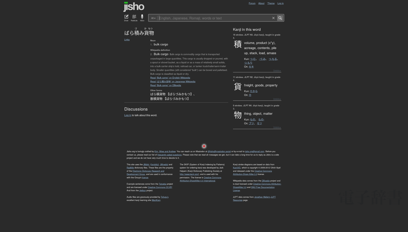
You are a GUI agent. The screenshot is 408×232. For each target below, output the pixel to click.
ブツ (251, 123)
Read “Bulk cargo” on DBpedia (165, 85)
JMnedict (164, 164)
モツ (259, 123)
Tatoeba (162, 183)
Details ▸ (277, 70)
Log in (280, 3)
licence (145, 177)
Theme (271, 3)
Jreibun (142, 190)
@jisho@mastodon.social (219, 151)
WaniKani (156, 200)
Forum (252, 3)
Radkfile (130, 167)
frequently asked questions (169, 154)
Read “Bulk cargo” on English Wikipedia (170, 77)
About (261, 3)
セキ (251, 66)
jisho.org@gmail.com (254, 151)
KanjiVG (236, 167)
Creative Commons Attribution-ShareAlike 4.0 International (200, 179)
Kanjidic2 (154, 164)
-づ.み (262, 59)
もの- (261, 119)
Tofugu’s (164, 196)
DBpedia (266, 180)
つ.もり (248, 63)
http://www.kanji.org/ (189, 174)
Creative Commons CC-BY (160, 187)
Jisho (133, 7)
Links (127, 39)
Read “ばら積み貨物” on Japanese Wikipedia (172, 81)
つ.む (253, 59)
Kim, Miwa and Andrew (164, 151)
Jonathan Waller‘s (262, 196)
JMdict (146, 164)
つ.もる (273, 59)
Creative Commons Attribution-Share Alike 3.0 (252, 172)
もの (252, 119)
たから (254, 91)
